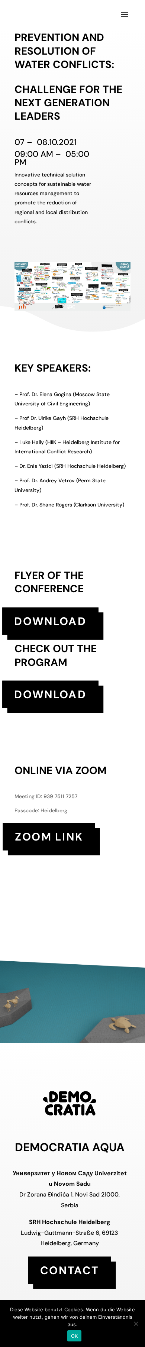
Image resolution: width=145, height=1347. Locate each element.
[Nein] (135, 1323)
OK (74, 1336)
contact (69, 1270)
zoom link (49, 836)
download (50, 620)
